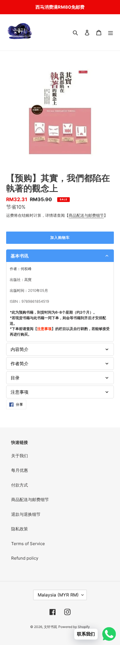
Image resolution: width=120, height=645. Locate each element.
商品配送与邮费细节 (86, 215)
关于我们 (19, 455)
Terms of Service (28, 543)
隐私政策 (19, 528)
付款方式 (19, 485)
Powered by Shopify (74, 627)
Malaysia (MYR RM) (58, 595)
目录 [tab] (15, 378)
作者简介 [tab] (19, 363)
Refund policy (24, 558)
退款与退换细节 (25, 514)
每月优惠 (19, 470)
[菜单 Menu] (110, 32)
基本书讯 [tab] (19, 256)
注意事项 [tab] (19, 392)
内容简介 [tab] (19, 349)
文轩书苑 (50, 627)
